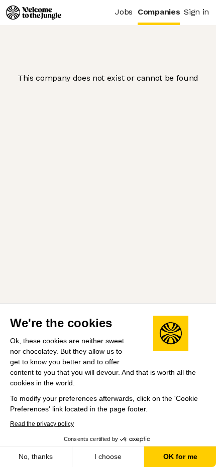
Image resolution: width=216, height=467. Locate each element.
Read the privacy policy (42, 423)
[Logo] (33, 13)
